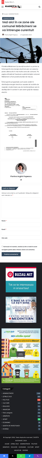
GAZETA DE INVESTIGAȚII (11, 426)
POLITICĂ (6, 400)
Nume (4, 221)
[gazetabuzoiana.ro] (13, 7)
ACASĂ (7, 444)
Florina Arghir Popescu (11, 35)
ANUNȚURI (6, 409)
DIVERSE (6, 429)
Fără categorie (7, 413)
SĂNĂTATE (6, 416)
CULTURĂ (6, 403)
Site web (4, 238)
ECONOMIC (6, 422)
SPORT (5, 419)
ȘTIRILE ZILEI (7, 396)
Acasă (5, 14)
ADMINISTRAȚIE (14, 14)
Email (4, 229)
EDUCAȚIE (6, 406)
